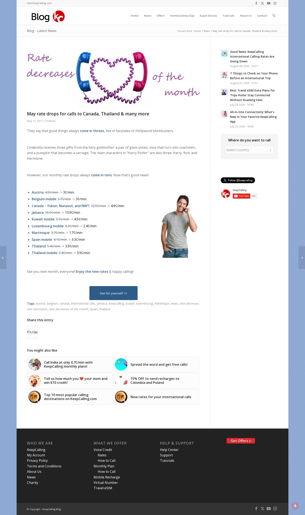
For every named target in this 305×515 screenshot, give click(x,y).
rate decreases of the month (68, 309)
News (52, 121)
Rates (102, 455)
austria (40, 303)
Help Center (169, 449)
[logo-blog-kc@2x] (49, 15)
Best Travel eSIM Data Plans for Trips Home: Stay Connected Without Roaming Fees (252, 95)
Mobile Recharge (107, 477)
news (174, 303)
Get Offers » (241, 440)
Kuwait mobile (43, 219)
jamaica (102, 303)
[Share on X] (30, 332)
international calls (83, 303)
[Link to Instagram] (275, 3)
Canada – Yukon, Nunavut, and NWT (60, 206)
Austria (38, 192)
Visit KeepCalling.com (39, 3)
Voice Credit (103, 449)
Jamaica (38, 212)
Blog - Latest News (41, 30)
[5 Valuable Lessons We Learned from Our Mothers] (302, 257)
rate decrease (189, 303)
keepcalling (116, 303)
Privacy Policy (37, 460)
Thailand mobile (44, 253)
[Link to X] (262, 3)
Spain (94, 309)
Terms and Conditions (44, 466)
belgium (52, 303)
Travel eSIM (103, 488)
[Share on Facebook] (28, 332)
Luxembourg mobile (48, 226)
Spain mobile (42, 239)
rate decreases (37, 309)
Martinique (41, 232)
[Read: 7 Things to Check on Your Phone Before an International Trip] (224, 75)
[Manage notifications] (295, 506)
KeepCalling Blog (51, 509)
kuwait (130, 303)
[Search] (274, 15)
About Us (34, 471)
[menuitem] (39, 3)
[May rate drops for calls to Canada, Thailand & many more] (113, 78)
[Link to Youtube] (269, 3)
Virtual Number (106, 482)
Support (166, 455)
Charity (32, 482)
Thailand (39, 246)
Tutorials (167, 460)
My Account (36, 455)
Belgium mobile (44, 199)
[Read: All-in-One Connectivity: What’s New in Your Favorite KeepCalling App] (224, 113)
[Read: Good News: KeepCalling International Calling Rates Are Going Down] (224, 53)
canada (65, 303)
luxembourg (144, 303)
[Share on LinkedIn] (36, 332)
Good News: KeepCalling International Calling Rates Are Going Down (252, 56)
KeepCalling (36, 449)
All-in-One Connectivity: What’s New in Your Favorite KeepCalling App (253, 117)
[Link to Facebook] (256, 3)
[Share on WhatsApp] (33, 332)
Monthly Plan (104, 466)
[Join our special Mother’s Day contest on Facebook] (3, 257)
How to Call (106, 460)
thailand (104, 309)
